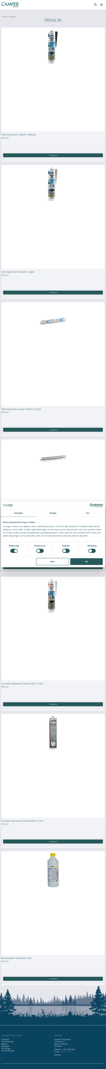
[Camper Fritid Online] (26, 4)
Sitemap (57, 1055)
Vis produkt (53, 155)
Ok (86, 561)
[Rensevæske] (53, 903)
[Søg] (95, 4)
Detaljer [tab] (53, 513)
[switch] (40, 551)
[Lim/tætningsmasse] (53, 628)
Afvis (52, 561)
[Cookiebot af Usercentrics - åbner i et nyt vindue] (91, 506)
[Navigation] (101, 4)
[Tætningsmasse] (53, 79)
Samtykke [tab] (18, 513)
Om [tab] (87, 513)
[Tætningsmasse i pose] (53, 354)
